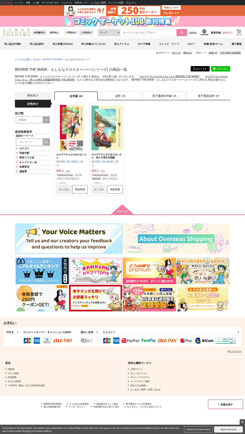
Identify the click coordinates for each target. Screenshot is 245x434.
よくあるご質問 (98, 2)
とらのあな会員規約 (79, 403)
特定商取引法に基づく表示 (106, 406)
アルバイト (131, 2)
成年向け (54, 32)
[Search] (46, 142)
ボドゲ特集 (144, 43)
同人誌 (36, 59)
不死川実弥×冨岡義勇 (230, 52)
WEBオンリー (81, 2)
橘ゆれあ (187, 52)
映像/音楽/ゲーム (213, 43)
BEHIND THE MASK (187, 76)
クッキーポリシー (77, 406)
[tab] (120, 95)
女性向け (87, 32)
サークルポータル (50, 2)
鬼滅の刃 (213, 52)
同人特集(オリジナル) (93, 43)
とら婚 (36, 2)
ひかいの (176, 52)
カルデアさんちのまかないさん (157, 76)
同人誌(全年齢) (12, 43)
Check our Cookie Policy (198, 429)
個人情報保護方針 (52, 406)
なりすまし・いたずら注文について (144, 406)
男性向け (72, 32)
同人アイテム (121, 43)
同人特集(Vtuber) (63, 43)
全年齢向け (39, 32)
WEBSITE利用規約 (53, 403)
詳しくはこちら (234, 351)
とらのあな (6, 2)
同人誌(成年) (37, 43)
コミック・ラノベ (169, 43)
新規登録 (216, 32)
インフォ (19, 2)
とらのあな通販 (22, 59)
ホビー (191, 43)
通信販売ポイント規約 (107, 403)
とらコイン (67, 2)
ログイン (228, 32)
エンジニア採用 (115, 2)
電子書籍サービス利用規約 (139, 403)
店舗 (28, 2)
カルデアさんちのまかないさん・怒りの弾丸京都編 (106, 156)
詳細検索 (193, 32)
